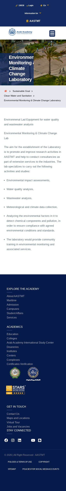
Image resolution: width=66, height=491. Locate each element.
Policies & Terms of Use (20, 462)
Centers (11, 355)
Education (12, 334)
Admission (13, 304)
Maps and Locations (18, 418)
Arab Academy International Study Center (30, 342)
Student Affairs (15, 313)
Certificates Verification (20, 364)
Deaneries (13, 347)
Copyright (44, 462)
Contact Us (13, 414)
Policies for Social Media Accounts (40, 469)
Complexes (13, 359)
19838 (21, 5)
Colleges (12, 338)
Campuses (13, 308)
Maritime (11, 300)
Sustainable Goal (21, 91)
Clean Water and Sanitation (18, 95)
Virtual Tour (13, 422)
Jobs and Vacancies (18, 426)
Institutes (12, 351)
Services (12, 317)
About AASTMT (16, 296)
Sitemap (12, 469)
